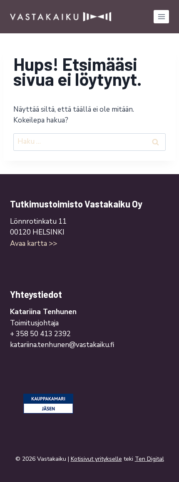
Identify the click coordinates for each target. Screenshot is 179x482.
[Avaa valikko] (161, 16)
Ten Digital (149, 459)
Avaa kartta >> (33, 243)
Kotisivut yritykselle (96, 459)
